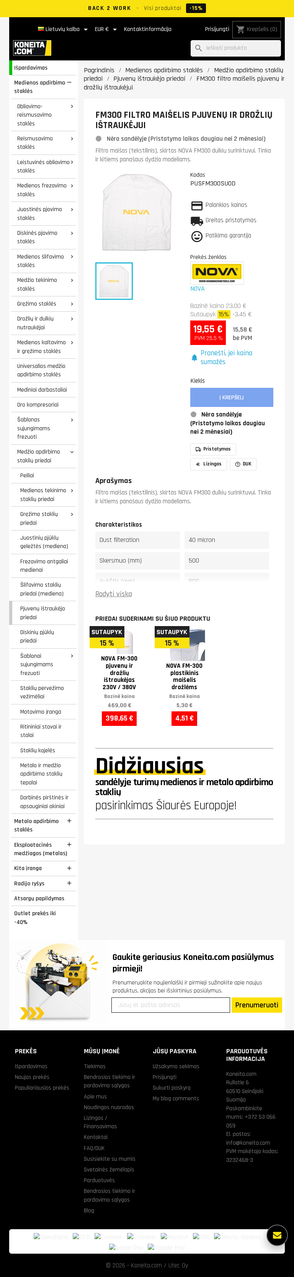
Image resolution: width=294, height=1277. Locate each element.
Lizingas (212, 463)
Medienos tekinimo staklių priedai (43, 494)
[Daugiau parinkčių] (277, 1235)
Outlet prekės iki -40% (35, 917)
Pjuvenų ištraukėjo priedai (42, 613)
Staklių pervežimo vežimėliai (42, 692)
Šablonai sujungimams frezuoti (36, 664)
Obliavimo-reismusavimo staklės (34, 114)
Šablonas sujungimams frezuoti (33, 428)
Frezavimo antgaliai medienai (44, 566)
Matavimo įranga (40, 712)
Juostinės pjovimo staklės (39, 213)
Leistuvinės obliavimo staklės (43, 166)
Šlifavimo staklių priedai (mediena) (42, 589)
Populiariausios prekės (42, 1088)
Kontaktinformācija (148, 29)
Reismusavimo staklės (35, 143)
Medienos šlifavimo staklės (40, 261)
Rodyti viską (113, 594)
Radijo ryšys (29, 883)
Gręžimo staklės (36, 303)
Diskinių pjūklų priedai (37, 636)
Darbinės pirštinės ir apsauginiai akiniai (44, 802)
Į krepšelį (231, 397)
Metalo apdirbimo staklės (36, 825)
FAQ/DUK (94, 1148)
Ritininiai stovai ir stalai (41, 731)
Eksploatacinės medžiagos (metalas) (40, 849)
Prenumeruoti (256, 1005)
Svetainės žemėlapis (109, 1169)
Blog (89, 1210)
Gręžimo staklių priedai (39, 518)
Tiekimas (95, 1066)
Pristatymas (217, 449)
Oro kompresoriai (38, 404)
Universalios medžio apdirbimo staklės (41, 370)
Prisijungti (217, 29)
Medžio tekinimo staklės (37, 284)
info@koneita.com (248, 1143)
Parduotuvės (99, 1180)
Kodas (197, 175)
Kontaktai (96, 1137)
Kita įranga (28, 868)
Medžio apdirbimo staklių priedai (38, 456)
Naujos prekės (32, 1077)
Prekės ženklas (208, 257)
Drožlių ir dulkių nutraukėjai (35, 323)
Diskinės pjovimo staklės (37, 237)
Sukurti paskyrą (172, 1088)
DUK (247, 463)
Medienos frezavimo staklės (42, 190)
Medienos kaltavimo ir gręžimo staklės (41, 346)
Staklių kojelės (37, 750)
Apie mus (95, 1096)
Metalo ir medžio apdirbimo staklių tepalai (41, 773)
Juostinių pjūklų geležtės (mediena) (44, 542)
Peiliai (27, 475)
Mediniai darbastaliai (42, 390)
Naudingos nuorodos (109, 1107)
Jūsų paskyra (174, 1051)
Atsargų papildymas (39, 898)
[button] (232, 357)
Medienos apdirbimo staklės (39, 87)
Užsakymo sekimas (176, 1066)
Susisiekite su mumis (110, 1159)
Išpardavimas (30, 68)
